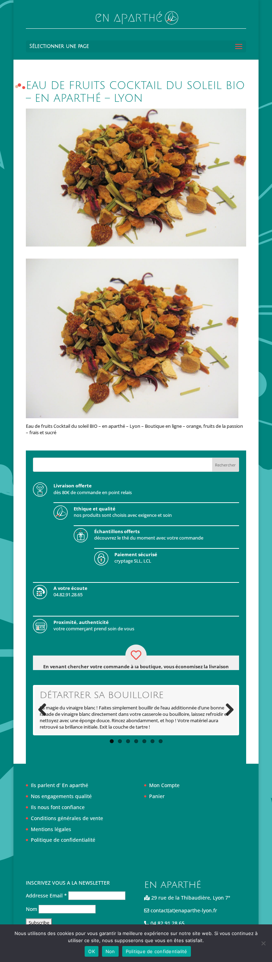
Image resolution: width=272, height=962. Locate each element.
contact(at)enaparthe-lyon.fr (183, 910)
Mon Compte (164, 785)
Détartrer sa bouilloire (102, 695)
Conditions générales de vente (67, 818)
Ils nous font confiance (58, 807)
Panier (157, 796)
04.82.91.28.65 (167, 923)
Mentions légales (51, 829)
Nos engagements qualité (61, 796)
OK (91, 951)
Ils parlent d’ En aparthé (59, 785)
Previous (45, 710)
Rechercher (225, 465)
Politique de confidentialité (63, 839)
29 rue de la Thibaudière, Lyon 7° (190, 897)
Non (110, 951)
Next (227, 710)
